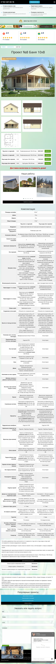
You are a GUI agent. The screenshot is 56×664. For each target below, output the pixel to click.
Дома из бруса (28, 603)
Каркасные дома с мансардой (28, 598)
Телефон (4, 617)
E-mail (3, 622)
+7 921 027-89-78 (7, 2)
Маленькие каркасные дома (28, 600)
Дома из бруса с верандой (28, 595)
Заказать (48, 151)
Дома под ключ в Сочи (30, 21)
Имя (3, 611)
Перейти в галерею (27, 202)
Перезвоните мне (34, 2)
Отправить (5, 646)
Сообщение (4, 628)
